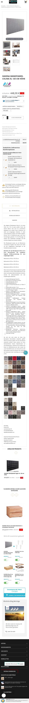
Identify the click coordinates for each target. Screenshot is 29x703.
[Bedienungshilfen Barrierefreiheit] (4, 695)
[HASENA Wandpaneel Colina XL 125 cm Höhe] (6, 45)
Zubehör (14, 220)
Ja (16, 560)
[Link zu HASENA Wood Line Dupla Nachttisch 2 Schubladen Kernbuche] (14, 511)
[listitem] (14, 467)
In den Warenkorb (16, 117)
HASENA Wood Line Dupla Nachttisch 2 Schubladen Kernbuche (12, 526)
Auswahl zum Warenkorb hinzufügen (16, 595)
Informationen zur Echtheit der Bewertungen (13, 701)
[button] (13, 452)
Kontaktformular (10, 348)
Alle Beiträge (7, 692)
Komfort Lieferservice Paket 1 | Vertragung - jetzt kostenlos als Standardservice (15, 158)
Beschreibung (15, 206)
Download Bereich (14, 215)
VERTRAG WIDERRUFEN (9, 671)
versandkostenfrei (12, 96)
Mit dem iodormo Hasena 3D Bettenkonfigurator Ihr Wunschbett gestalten (14, 625)
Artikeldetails (15, 210)
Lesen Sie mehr (10, 631)
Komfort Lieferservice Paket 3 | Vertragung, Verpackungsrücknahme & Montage (16, 173)
